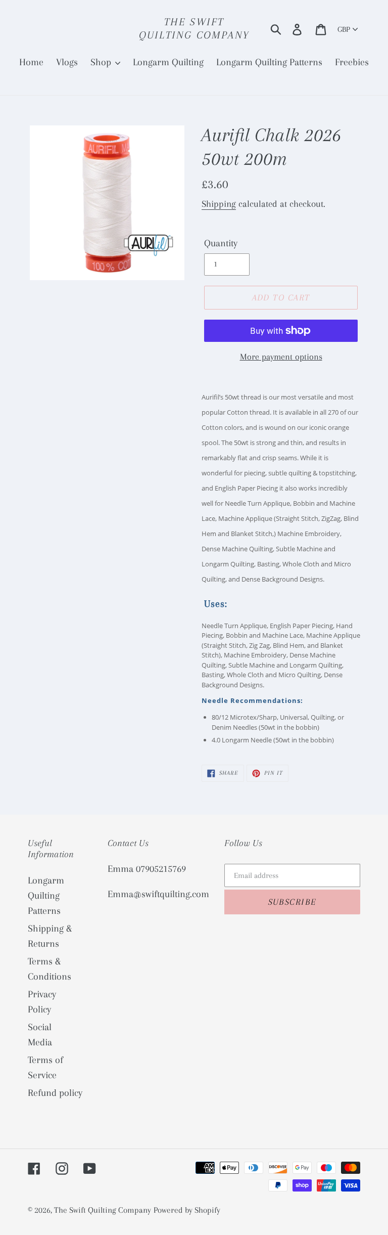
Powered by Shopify (187, 1210)
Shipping (219, 204)
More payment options (281, 356)
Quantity (220, 243)
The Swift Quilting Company (194, 28)
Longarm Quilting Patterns (46, 895)
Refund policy (55, 1092)
